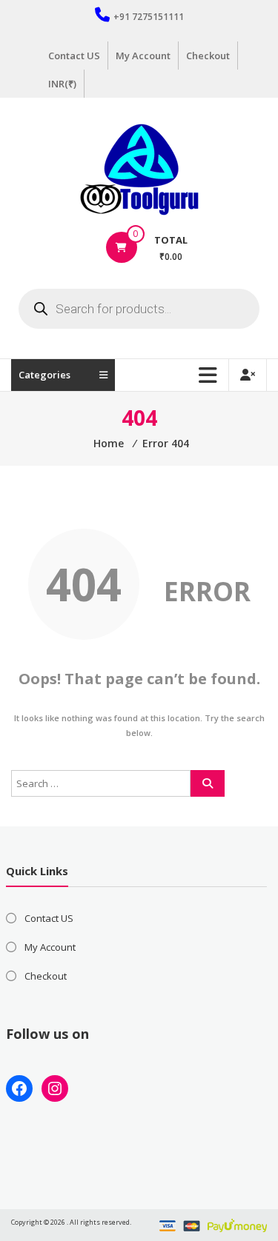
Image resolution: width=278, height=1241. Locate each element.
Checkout (208, 55)
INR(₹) (62, 83)
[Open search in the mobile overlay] (139, 308)
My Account (143, 55)
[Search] (208, 783)
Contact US (74, 55)
